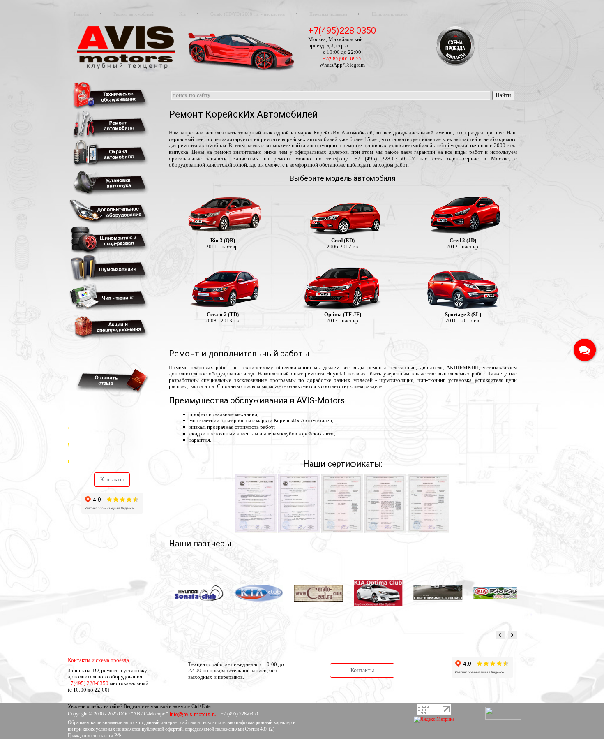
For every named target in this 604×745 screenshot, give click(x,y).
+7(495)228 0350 (342, 30)
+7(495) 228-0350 (88, 683)
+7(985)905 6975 (342, 59)
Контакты (112, 480)
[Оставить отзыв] (110, 380)
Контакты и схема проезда (98, 660)
